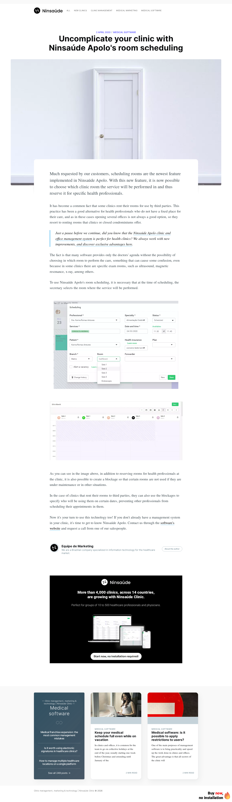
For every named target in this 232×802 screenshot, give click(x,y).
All (68, 10)
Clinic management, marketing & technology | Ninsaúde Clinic (64, 790)
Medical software (151, 10)
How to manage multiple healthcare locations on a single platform (59, 762)
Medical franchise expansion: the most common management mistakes (59, 735)
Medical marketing (126, 10)
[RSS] (196, 9)
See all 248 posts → (59, 772)
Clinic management (102, 10)
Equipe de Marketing (77, 546)
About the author (172, 549)
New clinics (80, 10)
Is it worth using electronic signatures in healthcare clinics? (59, 749)
